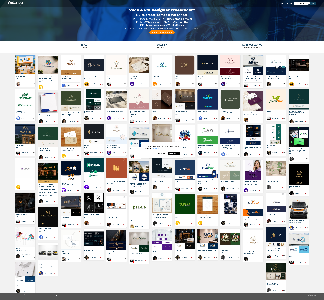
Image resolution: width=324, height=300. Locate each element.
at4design (206, 152)
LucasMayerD (116, 190)
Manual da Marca (111, 219)
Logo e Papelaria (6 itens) (136, 78)
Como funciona (48, 295)
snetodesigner (116, 84)
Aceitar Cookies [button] (173, 153)
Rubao (68, 85)
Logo (17, 78)
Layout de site (293, 78)
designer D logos (162, 84)
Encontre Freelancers (22, 295)
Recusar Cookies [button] (161, 153)
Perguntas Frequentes (60, 295)
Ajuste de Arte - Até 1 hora (22, 112)
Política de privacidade (36, 295)
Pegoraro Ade (138, 84)
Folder (86, 252)
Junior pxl (206, 188)
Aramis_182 (275, 187)
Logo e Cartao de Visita (227, 78)
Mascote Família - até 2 (22, 250)
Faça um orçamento (301, 3)
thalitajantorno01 (25, 84)
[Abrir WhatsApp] (4, 295)
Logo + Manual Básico (67, 116)
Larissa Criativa (276, 84)
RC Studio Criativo (299, 227)
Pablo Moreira (139, 226)
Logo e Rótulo (270, 112)
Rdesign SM (93, 118)
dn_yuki (69, 259)
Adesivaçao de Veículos (295, 222)
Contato (70, 295)
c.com (45, 87)
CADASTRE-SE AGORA (162, 32)
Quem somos (11, 295)
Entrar (312, 3)
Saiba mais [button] (155, 148)
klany (227, 84)
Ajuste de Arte (88, 78)
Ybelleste (274, 290)
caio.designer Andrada (95, 83)
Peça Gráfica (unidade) (45, 116)
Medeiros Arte (184, 84)
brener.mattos (298, 159)
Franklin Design (94, 187)
